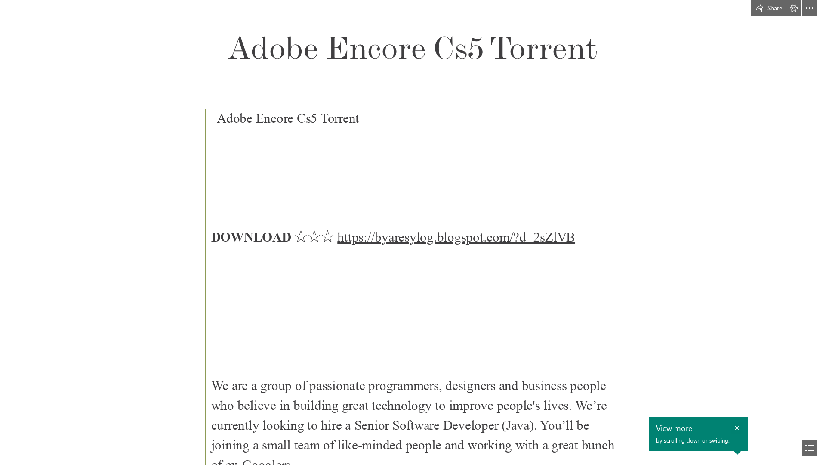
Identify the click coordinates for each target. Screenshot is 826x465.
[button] (768, 8)
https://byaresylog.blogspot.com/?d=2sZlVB (456, 237)
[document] (413, 232)
